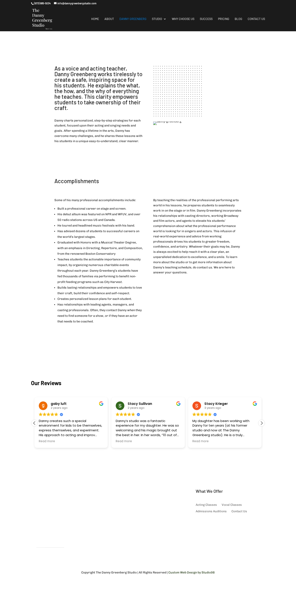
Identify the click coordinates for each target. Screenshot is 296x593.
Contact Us (256, 19)
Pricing (223, 19)
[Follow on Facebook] (199, 524)
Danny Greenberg (132, 19)
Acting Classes (206, 505)
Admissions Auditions (211, 511)
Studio (157, 19)
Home (95, 19)
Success (206, 19)
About (109, 19)
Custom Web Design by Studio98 (191, 572)
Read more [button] (47, 441)
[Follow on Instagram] (207, 524)
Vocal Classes (232, 505)
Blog (238, 19)
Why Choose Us (183, 19)
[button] (261, 423)
